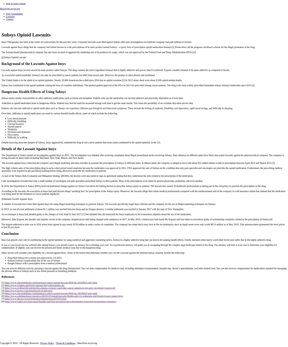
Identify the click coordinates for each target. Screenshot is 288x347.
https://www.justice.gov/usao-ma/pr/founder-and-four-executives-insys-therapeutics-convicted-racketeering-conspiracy (60, 301)
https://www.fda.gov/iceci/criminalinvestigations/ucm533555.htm (35, 299)
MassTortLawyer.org (10, 8)
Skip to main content (16, 3)
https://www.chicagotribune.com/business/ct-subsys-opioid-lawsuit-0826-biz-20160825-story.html (51, 282)
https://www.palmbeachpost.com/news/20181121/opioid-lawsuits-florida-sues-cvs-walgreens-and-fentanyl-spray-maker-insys (64, 296)
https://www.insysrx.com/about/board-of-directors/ (28, 290)
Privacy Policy (47, 343)
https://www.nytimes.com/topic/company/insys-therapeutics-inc (34, 285)
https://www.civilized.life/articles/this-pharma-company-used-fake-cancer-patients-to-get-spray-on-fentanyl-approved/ (60, 288)
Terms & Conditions (65, 343)
